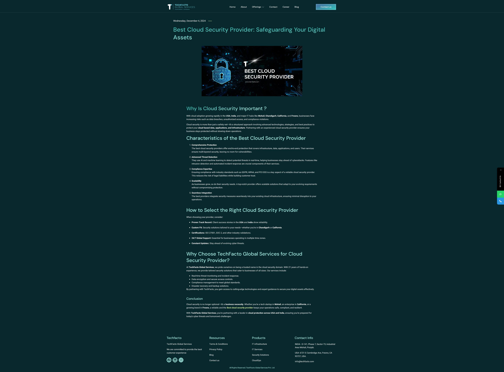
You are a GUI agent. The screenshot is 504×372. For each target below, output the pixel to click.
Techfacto (174, 338)
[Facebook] (169, 360)
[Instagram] (181, 360)
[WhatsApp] (500, 194)
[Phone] (500, 201)
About (244, 7)
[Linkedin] (175, 360)
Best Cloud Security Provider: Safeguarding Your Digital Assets (249, 33)
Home (232, 7)
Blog (297, 7)
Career (286, 7)
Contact (273, 7)
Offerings (256, 7)
